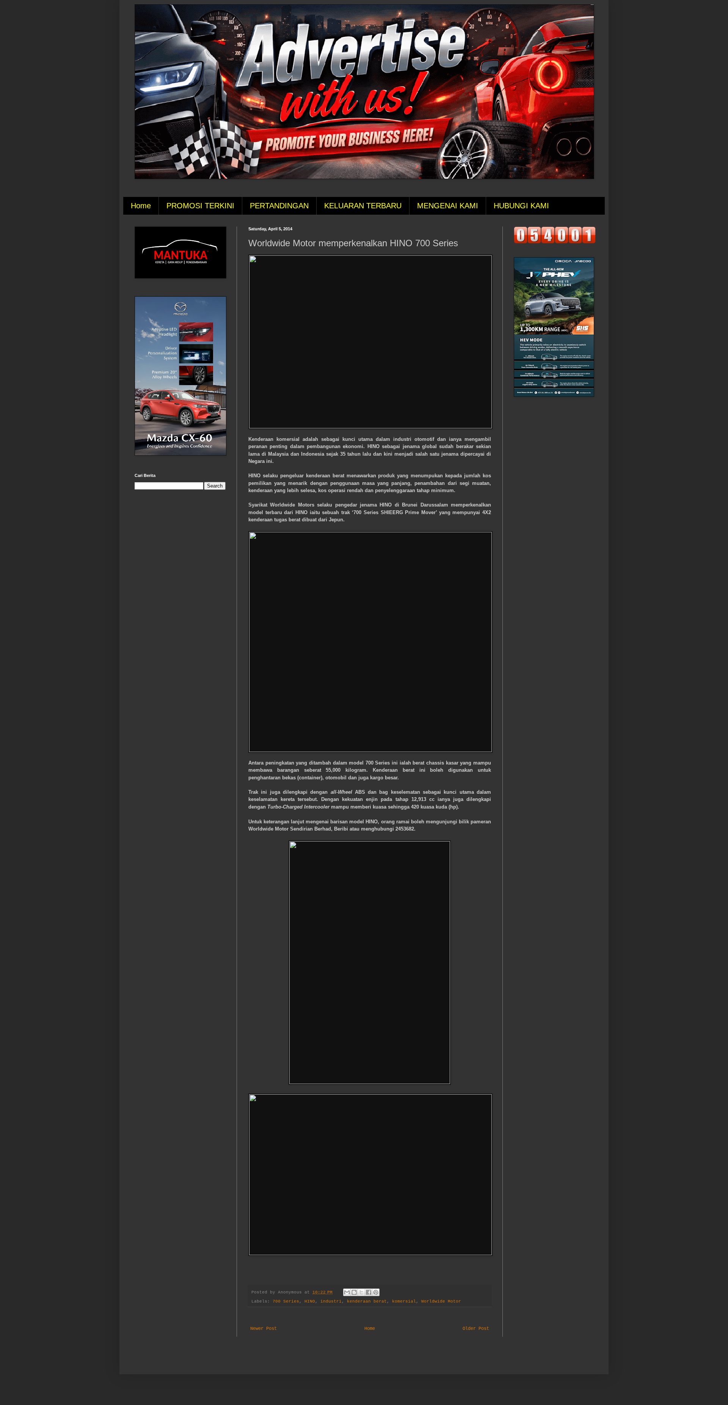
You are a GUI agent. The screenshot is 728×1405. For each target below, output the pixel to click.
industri (331, 1301)
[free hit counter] (555, 242)
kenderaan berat (367, 1301)
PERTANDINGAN (279, 205)
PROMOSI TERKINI (200, 205)
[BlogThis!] (354, 1292)
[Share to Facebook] (368, 1292)
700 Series (286, 1301)
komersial (404, 1301)
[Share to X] (361, 1292)
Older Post (476, 1328)
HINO (309, 1301)
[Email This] (347, 1292)
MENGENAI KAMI (447, 205)
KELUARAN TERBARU (363, 205)
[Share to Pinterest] (376, 1292)
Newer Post (263, 1328)
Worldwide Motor (441, 1301)
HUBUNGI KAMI (521, 205)
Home (141, 205)
